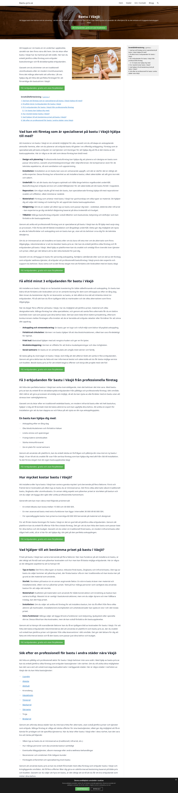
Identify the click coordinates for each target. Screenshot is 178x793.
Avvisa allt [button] (96, 789)
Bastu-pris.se (26, 2)
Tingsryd (27, 700)
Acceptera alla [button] (82, 789)
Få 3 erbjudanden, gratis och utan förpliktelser (89, 28)
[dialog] (89, 785)
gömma (46, 97)
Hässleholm (28, 695)
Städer (129, 3)
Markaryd (27, 704)
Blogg (151, 3)
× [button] (176, 779)
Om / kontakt (140, 3)
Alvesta (26, 681)
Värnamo (27, 709)
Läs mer (108, 785)
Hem (121, 3)
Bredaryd (27, 718)
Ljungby (26, 676)
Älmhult (26, 686)
